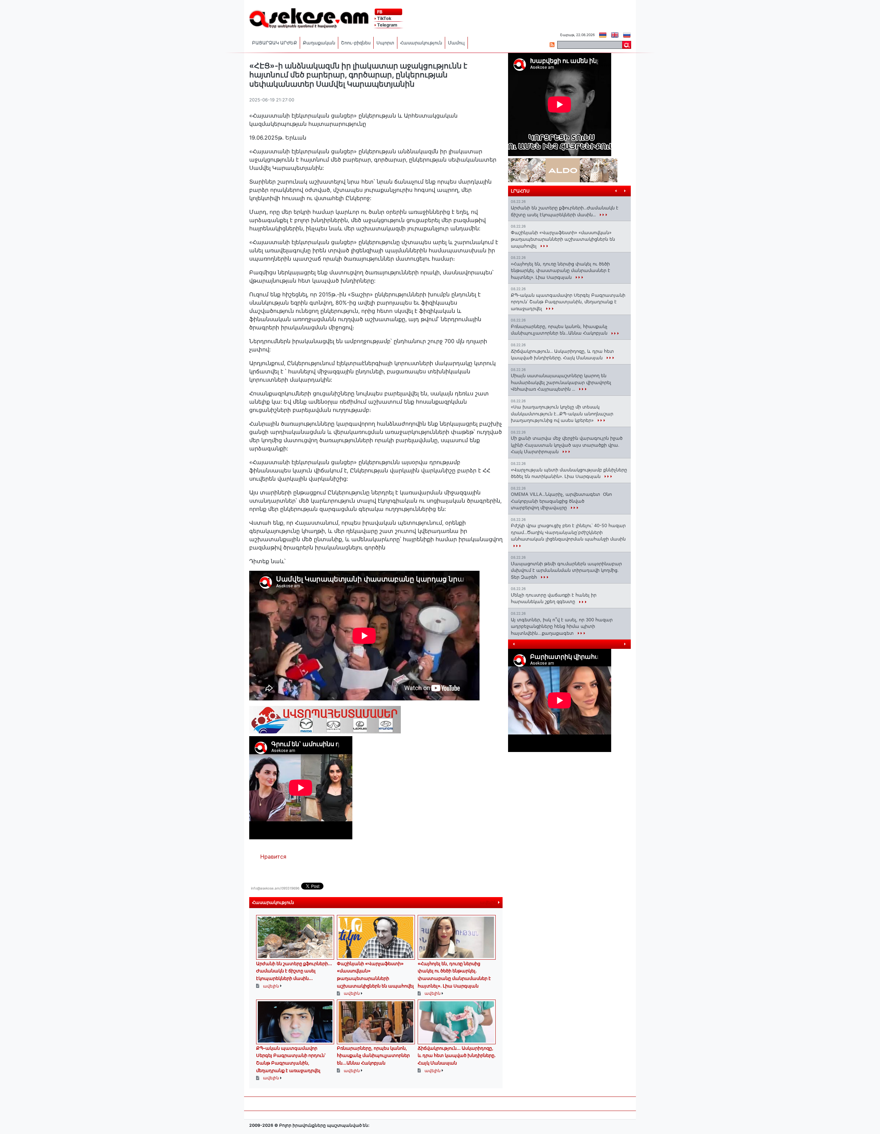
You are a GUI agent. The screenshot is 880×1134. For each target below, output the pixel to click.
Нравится (273, 856)
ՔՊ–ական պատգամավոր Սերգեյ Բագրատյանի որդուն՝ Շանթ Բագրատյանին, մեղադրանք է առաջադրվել (568, 301)
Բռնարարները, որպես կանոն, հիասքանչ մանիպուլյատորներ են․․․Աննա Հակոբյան (373, 1055)
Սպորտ (385, 42)
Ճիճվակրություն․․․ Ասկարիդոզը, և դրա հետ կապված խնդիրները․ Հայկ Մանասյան (457, 1055)
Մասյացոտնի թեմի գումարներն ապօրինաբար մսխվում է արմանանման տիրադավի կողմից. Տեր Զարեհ (566, 570)
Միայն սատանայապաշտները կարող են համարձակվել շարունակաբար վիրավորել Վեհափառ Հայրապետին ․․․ (561, 382)
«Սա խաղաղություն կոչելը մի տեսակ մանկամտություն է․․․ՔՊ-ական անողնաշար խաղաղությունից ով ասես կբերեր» (562, 413)
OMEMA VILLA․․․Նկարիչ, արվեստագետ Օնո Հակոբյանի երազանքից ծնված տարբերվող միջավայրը (561, 500)
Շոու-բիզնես (356, 42)
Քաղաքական (319, 42)
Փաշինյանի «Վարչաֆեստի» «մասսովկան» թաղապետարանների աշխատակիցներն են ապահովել (563, 239)
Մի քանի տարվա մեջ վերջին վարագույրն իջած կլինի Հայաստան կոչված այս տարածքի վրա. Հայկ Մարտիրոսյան (567, 444)
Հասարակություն (421, 42)
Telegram (386, 25)
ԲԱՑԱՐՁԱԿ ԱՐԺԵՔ (274, 42)
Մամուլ (456, 42)
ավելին (489, 902)
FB (379, 11)
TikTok (383, 18)
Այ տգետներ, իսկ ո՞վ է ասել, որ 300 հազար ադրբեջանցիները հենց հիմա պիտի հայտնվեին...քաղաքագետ (562, 626)
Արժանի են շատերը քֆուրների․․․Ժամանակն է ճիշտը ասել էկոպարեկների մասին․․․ (294, 971)
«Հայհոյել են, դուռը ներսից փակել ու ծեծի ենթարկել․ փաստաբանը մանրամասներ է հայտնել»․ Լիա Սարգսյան (560, 270)
